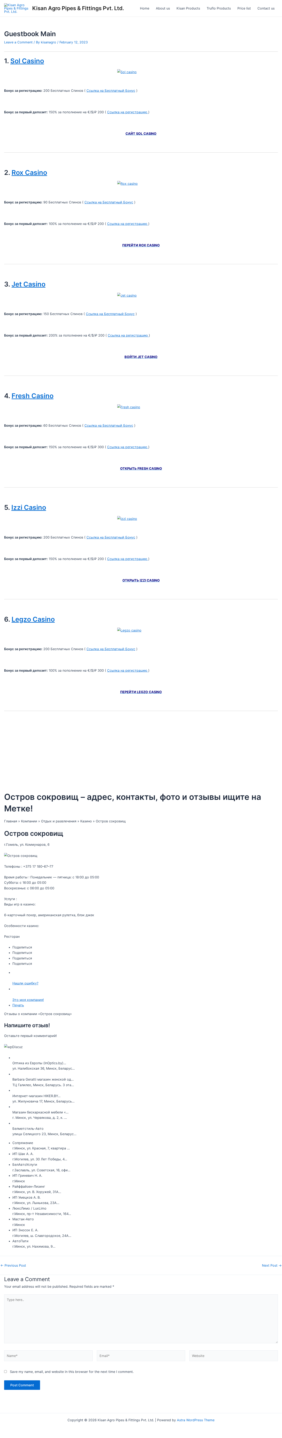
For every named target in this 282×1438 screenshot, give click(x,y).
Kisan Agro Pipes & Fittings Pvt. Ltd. (78, 8)
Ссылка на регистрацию (127, 112)
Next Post (272, 1265)
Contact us (266, 8)
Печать (18, 1005)
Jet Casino (28, 284)
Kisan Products (188, 8)
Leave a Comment (18, 42)
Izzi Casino (28, 507)
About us (163, 8)
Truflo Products (219, 8)
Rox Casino (29, 172)
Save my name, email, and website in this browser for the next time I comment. (72, 1372)
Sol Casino (27, 61)
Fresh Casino (32, 396)
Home (144, 8)
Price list (244, 8)
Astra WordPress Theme (195, 1420)
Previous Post (13, 1265)
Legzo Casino (33, 619)
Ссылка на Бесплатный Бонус (110, 90)
